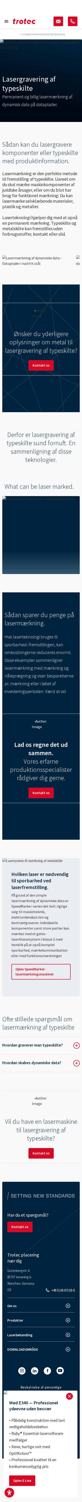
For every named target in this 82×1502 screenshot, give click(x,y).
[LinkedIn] (34, 1371)
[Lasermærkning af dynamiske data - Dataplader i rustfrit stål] (37, 260)
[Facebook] (47, 1371)
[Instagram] (22, 1371)
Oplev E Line (22, 1480)
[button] (9, 1492)
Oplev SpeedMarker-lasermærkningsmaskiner (34, 971)
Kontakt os (41, 365)
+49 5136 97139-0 (63, 1290)
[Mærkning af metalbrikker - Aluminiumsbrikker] (41, 535)
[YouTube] (60, 1370)
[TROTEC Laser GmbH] (24, 21)
